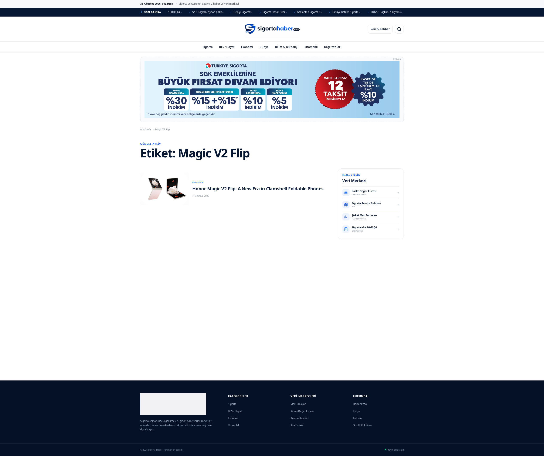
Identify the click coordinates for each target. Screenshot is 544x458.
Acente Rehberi (299, 418)
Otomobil (311, 47)
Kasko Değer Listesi (302, 411)
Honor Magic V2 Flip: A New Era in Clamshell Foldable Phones (257, 189)
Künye (356, 411)
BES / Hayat (227, 47)
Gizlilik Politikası (362, 425)
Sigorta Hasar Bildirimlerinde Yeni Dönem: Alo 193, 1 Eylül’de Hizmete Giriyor (275, 12)
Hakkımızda (360, 404)
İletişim (357, 418)
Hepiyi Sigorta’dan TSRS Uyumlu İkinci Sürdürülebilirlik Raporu (243, 12)
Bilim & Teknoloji (286, 47)
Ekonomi (247, 47)
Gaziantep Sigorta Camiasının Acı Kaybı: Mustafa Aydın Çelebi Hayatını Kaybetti (310, 12)
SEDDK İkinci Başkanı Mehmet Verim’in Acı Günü (175, 12)
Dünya (264, 47)
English (198, 182)
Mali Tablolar (298, 404)
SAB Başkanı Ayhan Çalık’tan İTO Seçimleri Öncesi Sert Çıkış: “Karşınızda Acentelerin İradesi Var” (208, 12)
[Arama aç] (399, 29)
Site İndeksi (297, 425)
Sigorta (208, 47)
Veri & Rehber (380, 29)
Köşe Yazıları (332, 47)
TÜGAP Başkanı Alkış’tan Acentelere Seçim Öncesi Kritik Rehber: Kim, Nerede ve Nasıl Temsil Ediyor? (387, 12)
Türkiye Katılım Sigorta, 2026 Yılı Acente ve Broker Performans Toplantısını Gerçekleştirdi (346, 12)
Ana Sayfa (145, 129)
